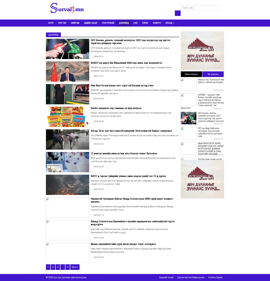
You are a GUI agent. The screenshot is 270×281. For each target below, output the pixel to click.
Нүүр (50, 23)
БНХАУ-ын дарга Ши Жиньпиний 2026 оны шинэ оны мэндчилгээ (126, 62)
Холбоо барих (215, 277)
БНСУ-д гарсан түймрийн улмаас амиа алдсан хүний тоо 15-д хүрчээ (128, 176)
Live (135, 23)
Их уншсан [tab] (213, 74)
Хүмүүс (157, 23)
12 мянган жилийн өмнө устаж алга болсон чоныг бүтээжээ (124, 153)
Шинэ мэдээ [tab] (191, 74)
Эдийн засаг (91, 23)
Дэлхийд (124, 23)
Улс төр (62, 23)
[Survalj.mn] (67, 8)
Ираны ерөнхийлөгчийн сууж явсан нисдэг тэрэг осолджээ (123, 244)
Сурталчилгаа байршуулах (191, 277)
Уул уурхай (108, 23)
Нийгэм (75, 23)
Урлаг (145, 23)
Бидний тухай (166, 277)
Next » (75, 267)
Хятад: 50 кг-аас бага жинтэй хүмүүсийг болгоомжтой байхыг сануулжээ (131, 130)
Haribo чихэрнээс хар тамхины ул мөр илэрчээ (116, 108)
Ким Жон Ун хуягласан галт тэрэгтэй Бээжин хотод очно (122, 85)
